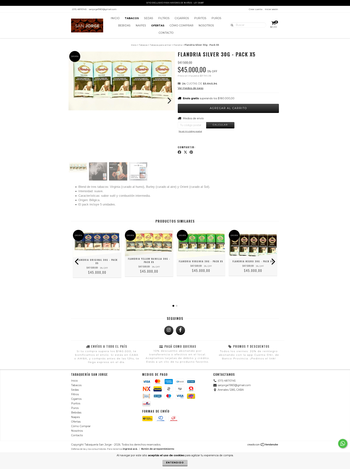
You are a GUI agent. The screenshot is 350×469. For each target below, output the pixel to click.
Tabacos (132, 18)
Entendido (175, 462)
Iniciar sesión (271, 9)
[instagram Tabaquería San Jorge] (168, 330)
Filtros (164, 18)
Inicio (115, 18)
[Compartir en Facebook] (179, 152)
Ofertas (157, 25)
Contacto (166, 32)
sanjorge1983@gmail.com (102, 9)
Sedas (148, 18)
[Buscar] (231, 24)
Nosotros (206, 25)
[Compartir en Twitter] (185, 152)
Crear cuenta (255, 9)
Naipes (141, 25)
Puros (216, 18)
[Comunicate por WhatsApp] (342, 443)
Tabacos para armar (160, 45)
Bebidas (124, 25)
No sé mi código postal (190, 131)
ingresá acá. (130, 449)
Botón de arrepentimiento (157, 449)
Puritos (200, 18)
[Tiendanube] (263, 445)
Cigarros (182, 18)
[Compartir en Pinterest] (191, 152)
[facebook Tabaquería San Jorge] (180, 330)
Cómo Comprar (181, 25)
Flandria (178, 45)
